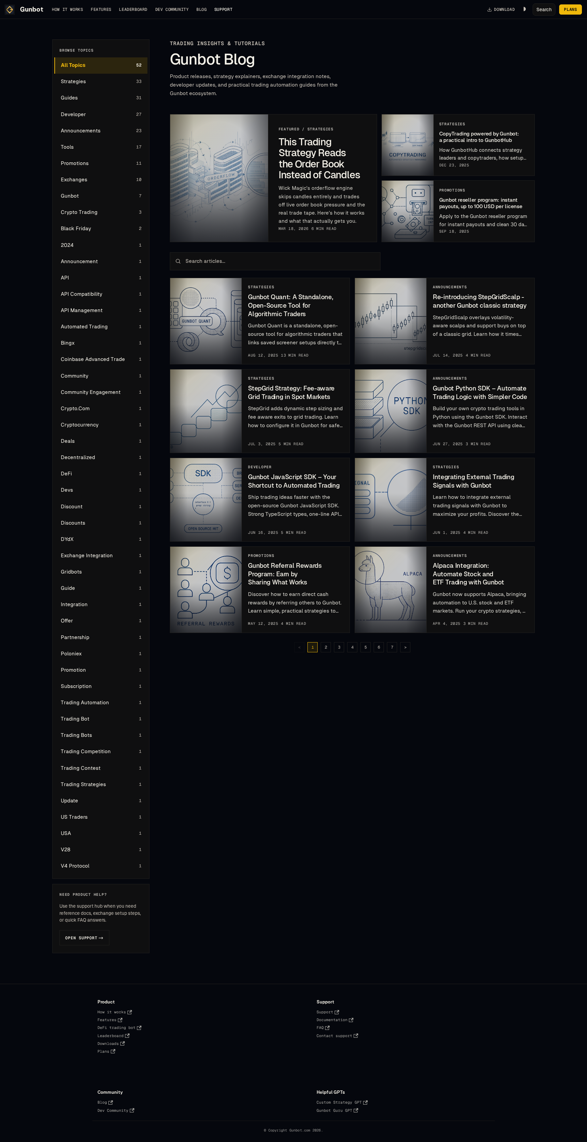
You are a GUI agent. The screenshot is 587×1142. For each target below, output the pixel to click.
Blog (201, 9)
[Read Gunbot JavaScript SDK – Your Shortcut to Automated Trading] (206, 500)
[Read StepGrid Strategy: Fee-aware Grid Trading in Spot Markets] (206, 411)
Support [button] (223, 9)
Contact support (334, 1035)
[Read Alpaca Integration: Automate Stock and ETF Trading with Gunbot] (391, 590)
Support (325, 1012)
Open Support (84, 937)
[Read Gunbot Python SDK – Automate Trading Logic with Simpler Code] (391, 411)
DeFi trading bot (116, 1027)
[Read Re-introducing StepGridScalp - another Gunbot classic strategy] (391, 321)
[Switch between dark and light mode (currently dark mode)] (523, 9)
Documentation (332, 1019)
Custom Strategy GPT (339, 1102)
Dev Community (172, 9)
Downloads (108, 1043)
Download (504, 9)
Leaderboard (133, 9)
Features (101, 9)
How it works (67, 9)
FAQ (320, 1027)
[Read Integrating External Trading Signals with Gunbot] (391, 500)
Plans (570, 9)
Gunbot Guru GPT (334, 1110)
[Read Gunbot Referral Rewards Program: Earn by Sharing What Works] (206, 590)
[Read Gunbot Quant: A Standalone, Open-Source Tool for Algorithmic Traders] (206, 321)
